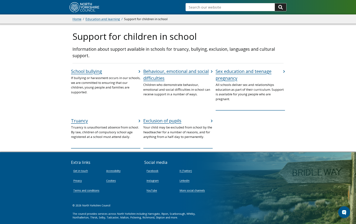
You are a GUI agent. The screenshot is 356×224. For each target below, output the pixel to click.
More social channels (192, 190)
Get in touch (80, 171)
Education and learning (102, 19)
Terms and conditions (86, 190)
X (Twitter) (185, 171)
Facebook (152, 171)
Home (76, 19)
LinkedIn (184, 180)
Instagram (152, 180)
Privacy (77, 180)
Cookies (111, 180)
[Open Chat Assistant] (344, 212)
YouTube (151, 190)
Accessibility (113, 171)
